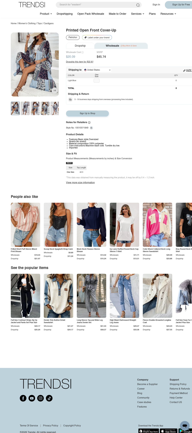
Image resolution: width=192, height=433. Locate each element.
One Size (96, 76)
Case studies (144, 402)
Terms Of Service (29, 426)
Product (44, 14)
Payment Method (179, 393)
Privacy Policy (50, 426)
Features (142, 407)
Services (136, 14)
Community (143, 398)
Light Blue (72, 81)
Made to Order (117, 14)
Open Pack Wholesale (90, 14)
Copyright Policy (72, 426)
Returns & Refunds (180, 389)
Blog (139, 393)
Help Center (176, 398)
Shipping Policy (178, 384)
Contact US (176, 402)
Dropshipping (65, 14)
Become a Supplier (147, 384)
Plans (152, 14)
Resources (166, 14)
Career (141, 389)
